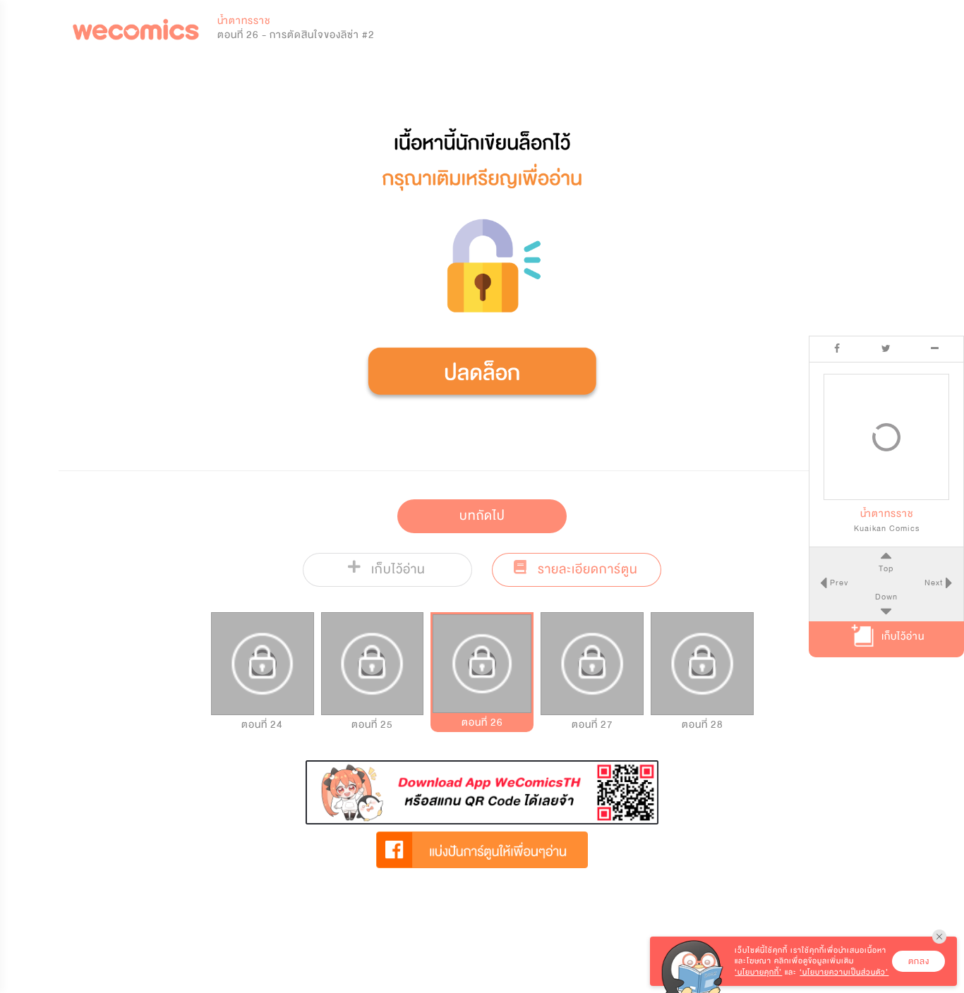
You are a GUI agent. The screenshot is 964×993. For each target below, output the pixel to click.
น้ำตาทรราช (243, 21)
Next (935, 582)
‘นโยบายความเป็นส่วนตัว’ (844, 972)
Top (886, 568)
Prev (837, 582)
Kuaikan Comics (887, 528)
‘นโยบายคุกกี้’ (758, 972)
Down (886, 597)
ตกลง (918, 961)
